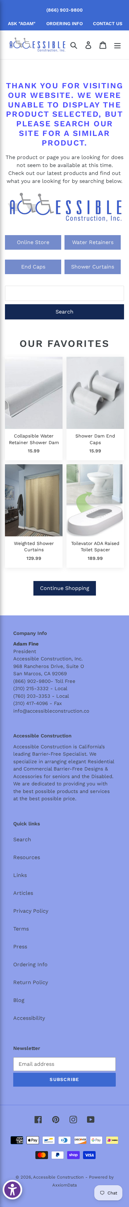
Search (64, 312)
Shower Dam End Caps (95, 439)
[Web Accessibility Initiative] (12, 1189)
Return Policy (30, 982)
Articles (23, 893)
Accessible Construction (58, 1177)
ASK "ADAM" (21, 23)
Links (20, 875)
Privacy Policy (30, 911)
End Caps (33, 267)
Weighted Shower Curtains (34, 547)
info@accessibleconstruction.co (51, 711)
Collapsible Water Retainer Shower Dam (34, 439)
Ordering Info (30, 964)
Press (20, 946)
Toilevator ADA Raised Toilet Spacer (95, 547)
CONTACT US (107, 23)
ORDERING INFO (64, 23)
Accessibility (29, 1018)
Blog (18, 1000)
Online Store (33, 242)
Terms (21, 929)
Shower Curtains (92, 267)
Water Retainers (92, 242)
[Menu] (117, 44)
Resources (26, 857)
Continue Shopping (64, 588)
